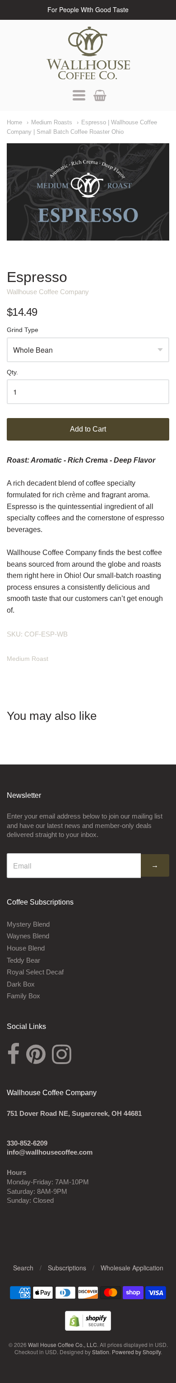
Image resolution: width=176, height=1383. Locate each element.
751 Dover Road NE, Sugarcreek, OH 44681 (74, 1113)
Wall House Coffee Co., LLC (62, 1344)
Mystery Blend (28, 924)
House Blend (26, 948)
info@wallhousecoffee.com (50, 1152)
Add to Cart (88, 429)
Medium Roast (27, 658)
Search (23, 1267)
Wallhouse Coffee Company (48, 292)
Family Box (23, 996)
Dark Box (21, 984)
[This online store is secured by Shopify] (88, 1328)
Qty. (12, 372)
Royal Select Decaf (35, 972)
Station (100, 1352)
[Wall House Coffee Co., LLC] (88, 53)
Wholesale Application (132, 1267)
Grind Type (22, 330)
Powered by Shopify (136, 1352)
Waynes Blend (28, 936)
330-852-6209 (27, 1143)
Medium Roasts (51, 122)
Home (14, 122)
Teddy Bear (23, 960)
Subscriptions (67, 1267)
